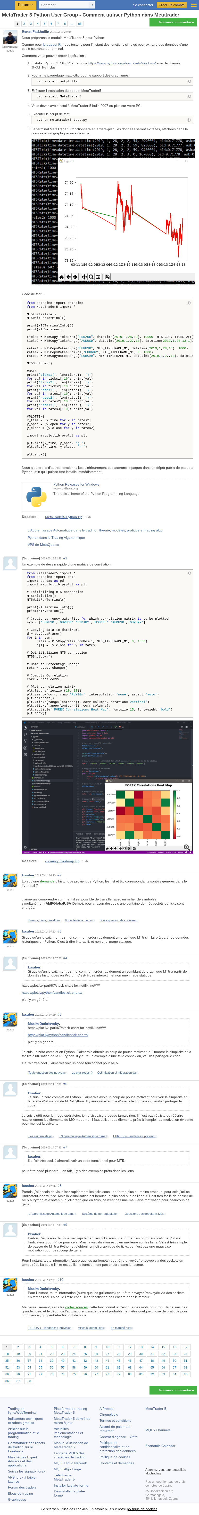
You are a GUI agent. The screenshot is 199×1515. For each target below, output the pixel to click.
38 (40, 1360)
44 (107, 1360)
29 (130, 1354)
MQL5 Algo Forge (67, 1469)
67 (174, 1367)
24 (74, 1354)
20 (29, 1354)
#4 (65, 958)
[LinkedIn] (179, 1463)
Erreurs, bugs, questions (44, 920)
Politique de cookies (115, 1457)
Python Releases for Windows (76, 484)
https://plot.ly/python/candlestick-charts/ (52, 992)
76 (85, 1374)
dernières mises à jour (72, 1421)
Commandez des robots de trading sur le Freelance (26, 1447)
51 (185, 1360)
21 (40, 1354)
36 (18, 1360)
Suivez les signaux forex (26, 1471)
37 (29, 1360)
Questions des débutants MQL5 (145, 1213)
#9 (65, 1225)
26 (96, 1354)
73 (51, 1374)
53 (18, 1367)
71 (29, 1374)
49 (163, 1360)
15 (163, 1347)
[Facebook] (148, 1463)
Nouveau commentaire (176, 22)
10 (107, 1347)
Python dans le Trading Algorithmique (56, 537)
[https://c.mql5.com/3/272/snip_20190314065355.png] (107, 787)
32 (163, 1354)
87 (18, 1381)
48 (152, 1360)
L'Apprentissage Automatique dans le (83, 1136)
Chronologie (109, 1414)
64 (141, 1367)
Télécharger (64, 1477)
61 (107, 1367)
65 (152, 1367)
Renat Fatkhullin (35, 32)
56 (51, 1367)
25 (85, 1354)
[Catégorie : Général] (9, 24)
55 (40, 1367)
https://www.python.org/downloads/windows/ (122, 63)
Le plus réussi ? (82, 1072)
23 (63, 1354)
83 (163, 1374)
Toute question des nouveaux (119, 920)
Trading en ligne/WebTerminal (22, 1411)
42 (85, 1360)
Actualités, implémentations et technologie (68, 1433)
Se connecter (143, 5)
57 (63, 1367)
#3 (59, 931)
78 (107, 1374)
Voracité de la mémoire (80, 920)
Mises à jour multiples (92, 1328)
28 (118, 1354)
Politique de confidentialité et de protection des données (118, 1447)
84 (174, 1374)
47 (141, 1360)
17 (185, 1347)
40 (63, 1360)
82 (152, 1374)
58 (74, 1367)
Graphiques (17, 1499)
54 (29, 1367)
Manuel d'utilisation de (71, 1445)
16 (174, 1347)
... (72, 24)
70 (18, 1374)
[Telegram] (156, 1463)
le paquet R (52, 44)
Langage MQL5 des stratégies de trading (69, 1455)
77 (96, 1374)
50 (174, 1360)
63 (130, 1367)
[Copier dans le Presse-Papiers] (189, 81)
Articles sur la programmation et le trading (23, 1433)
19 (18, 1354)
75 (74, 1374)
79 (118, 1374)
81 (141, 1374)
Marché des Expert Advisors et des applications (22, 1461)
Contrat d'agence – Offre (119, 1437)
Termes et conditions (115, 1420)
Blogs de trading (20, 1493)
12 (130, 1347)
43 (96, 1360)
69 (7, 1374)
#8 (59, 1186)
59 (85, 1367)
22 (51, 1354)
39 (51, 1360)
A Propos (106, 1409)
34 (185, 1354)
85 (185, 1374)
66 (163, 1367)
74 (63, 1374)
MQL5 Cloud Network (70, 1463)
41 (74, 1360)
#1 (65, 558)
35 (7, 1360)
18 (7, 1354)
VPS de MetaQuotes (43, 545)
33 (174, 1354)
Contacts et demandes (117, 1463)
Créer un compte (172, 5)
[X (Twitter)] (164, 1463)
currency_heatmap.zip (62, 861)
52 (7, 1367)
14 (152, 1347)
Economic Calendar (160, 1446)
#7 (65, 1147)
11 (118, 1347)
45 (118, 1360)
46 (130, 1360)
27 (107, 1354)
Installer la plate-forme (71, 1485)
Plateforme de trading (70, 1411)
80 (130, 1374)
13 (141, 1347)
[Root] (3, 23)
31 (152, 1354)
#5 (59, 1014)
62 (118, 1367)
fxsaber (28, 875)
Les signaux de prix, (41, 1136)
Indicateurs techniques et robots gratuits (25, 1421)
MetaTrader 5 (155, 1409)
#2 (59, 875)
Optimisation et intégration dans (118, 1072)
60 (96, 1367)
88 (80, 24)
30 (141, 1354)
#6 (65, 1084)
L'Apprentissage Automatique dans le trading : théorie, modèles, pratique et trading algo (95, 530)
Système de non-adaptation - (101, 1213)
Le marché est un (122, 1328)
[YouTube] (171, 1463)
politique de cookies (142, 1509)
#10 (60, 1280)
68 (185, 1367)
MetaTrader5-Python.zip (63, 517)
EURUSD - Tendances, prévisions (135, 1136)
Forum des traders (22, 1487)
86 (7, 1381)
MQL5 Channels (157, 1430)
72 (40, 1374)
